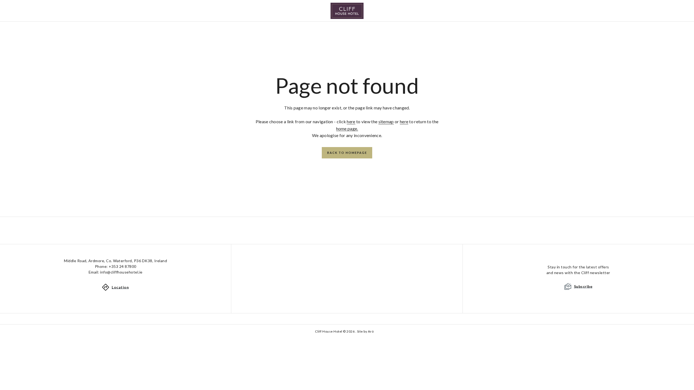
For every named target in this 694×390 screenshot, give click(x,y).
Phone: (115, 266)
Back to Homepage (347, 152)
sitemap (386, 121)
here (351, 121)
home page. (347, 128)
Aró (371, 331)
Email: (116, 272)
